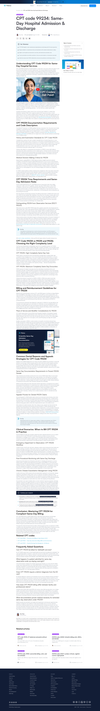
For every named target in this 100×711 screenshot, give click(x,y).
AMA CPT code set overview (38, 175)
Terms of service (82, 707)
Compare (52, 695)
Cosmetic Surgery (33, 680)
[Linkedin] (26, 38)
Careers (73, 678)
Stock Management (12, 691)
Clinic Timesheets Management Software (44, 505)
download (50, 1)
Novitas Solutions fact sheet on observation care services (29, 224)
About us (73, 676)
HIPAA (78, 707)
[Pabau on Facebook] (12, 702)
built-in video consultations (24, 238)
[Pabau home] (17, 38)
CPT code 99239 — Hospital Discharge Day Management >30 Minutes (33, 543)
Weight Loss (32, 687)
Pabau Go (11, 678)
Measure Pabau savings (76, 685)
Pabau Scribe (11, 681)
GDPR (75, 707)
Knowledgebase (54, 687)
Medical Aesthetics (33, 678)
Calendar (10, 680)
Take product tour (84, 5)
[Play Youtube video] (38, 89)
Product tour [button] (53, 689)
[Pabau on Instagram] (10, 702)
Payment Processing (13, 687)
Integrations (53, 685)
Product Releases (54, 691)
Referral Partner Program (76, 683)
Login (73, 691)
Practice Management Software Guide (48, 496)
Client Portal (11, 683)
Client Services (53, 681)
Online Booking (12, 676)
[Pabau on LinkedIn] (16, 702)
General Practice (33, 676)
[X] (23, 38)
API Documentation (54, 683)
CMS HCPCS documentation (52, 412)
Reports (10, 689)
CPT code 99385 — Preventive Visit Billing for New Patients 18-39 (32, 538)
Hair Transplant (32, 683)
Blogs (52, 676)
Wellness (31, 691)
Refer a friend (74, 681)
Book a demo (92, 5)
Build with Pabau (75, 680)
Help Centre (53, 680)
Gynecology (32, 693)
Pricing (60, 5)
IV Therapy (32, 685)
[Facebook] (20, 38)
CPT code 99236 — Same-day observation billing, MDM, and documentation (35, 540)
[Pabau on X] (14, 702)
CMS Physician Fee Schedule (44, 117)
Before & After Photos (13, 685)
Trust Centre (74, 689)
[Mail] (29, 38)
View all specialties (33, 695)
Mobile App (11, 693)
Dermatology (32, 681)
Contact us (74, 693)
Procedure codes (19, 10)
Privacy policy (88, 707)
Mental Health (32, 689)
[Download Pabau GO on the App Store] (63, 2)
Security (73, 687)
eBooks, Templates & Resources (57, 678)
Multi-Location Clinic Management (46, 501)
